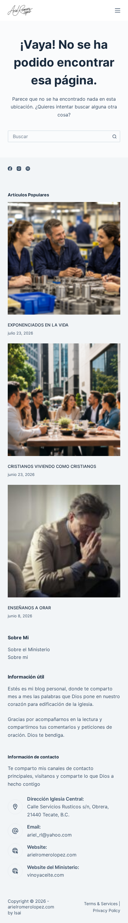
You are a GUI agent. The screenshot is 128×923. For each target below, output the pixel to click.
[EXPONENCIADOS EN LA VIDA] (64, 258)
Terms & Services (101, 903)
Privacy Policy (106, 910)
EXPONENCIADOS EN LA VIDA (38, 324)
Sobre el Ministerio (29, 649)
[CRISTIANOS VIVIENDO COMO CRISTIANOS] (64, 399)
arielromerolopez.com (52, 855)
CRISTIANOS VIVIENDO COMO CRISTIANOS (52, 466)
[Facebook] (10, 168)
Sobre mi (18, 657)
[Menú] (117, 10)
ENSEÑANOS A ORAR (29, 607)
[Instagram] (19, 168)
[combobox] (58, 136)
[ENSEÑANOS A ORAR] (64, 541)
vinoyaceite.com (45, 875)
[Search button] (114, 136)
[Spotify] (28, 168)
